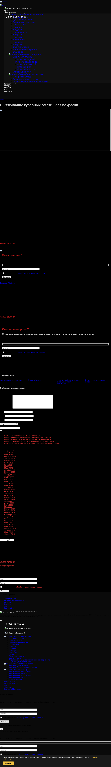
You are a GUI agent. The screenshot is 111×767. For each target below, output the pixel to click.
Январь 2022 (9, 493)
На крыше (18, 34)
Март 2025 (8, 468)
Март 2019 (8, 526)
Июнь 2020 (8, 505)
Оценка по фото (21, 17)
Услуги (7, 12)
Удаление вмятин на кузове (11, 380)
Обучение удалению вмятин (20, 662)
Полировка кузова (35, 74)
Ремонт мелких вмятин (18, 656)
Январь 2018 (9, 534)
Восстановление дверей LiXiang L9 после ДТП (23, 435)
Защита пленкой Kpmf (17, 677)
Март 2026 (8, 454)
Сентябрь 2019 (10, 515)
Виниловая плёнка (22, 57)
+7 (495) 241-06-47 (7, 317)
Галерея (7, 604)
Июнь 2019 (8, 520)
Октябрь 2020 (9, 499)
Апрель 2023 (9, 484)
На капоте (18, 27)
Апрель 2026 (9, 452)
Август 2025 (9, 462)
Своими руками (21, 47)
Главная (7, 10)
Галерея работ (10, 84)
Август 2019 (9, 517)
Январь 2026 (9, 458)
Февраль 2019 (10, 528)
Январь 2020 (9, 509)
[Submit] (1, 430)
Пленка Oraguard (15, 679)
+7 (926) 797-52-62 (7, 243)
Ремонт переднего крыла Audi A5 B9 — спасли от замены (27, 437)
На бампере (19, 39)
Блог (6, 90)
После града (19, 24)
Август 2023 (9, 476)
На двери (17, 29)
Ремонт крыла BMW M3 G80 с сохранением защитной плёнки (29, 441)
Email (2, 416)
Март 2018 (8, 532)
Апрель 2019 (9, 524)
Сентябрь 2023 (10, 474)
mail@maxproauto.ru (8, 566)
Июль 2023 (8, 478)
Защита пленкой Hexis (18, 673)
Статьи (7, 606)
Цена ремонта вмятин (17, 638)
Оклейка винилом (22, 72)
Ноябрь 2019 (9, 511)
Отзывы (7, 88)
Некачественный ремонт (25, 49)
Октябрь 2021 (9, 495)
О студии (7, 86)
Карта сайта (9, 608)
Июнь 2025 (8, 464)
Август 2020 (9, 503)
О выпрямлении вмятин (25, 22)
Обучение (18, 52)
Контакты (8, 92)
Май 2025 (8, 466)
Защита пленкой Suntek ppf (20, 675)
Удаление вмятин (34, 14)
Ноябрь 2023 (9, 472)
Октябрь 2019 (9, 513)
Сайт (2, 420)
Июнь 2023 (8, 480)
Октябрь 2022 (9, 491)
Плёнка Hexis (24, 67)
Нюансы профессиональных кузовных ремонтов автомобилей (68, 382)
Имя (1, 412)
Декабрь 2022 (9, 487)
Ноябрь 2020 (9, 497)
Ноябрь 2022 (9, 489)
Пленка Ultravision (26, 69)
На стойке (18, 37)
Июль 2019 (8, 519)
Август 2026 (9, 451)
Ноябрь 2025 (9, 460)
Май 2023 (8, 482)
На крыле (18, 44)
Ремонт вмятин (24, 636)
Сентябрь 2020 (10, 501)
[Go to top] (1, 620)
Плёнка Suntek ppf (26, 64)
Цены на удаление (22, 19)
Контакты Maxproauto (12, 689)
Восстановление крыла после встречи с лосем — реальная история (31, 443)
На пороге (18, 42)
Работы (2, 99)
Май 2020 (8, 507)
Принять (8, 763)
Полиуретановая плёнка (25, 62)
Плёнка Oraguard (26, 59)
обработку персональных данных (31, 273)
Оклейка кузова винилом (14, 600)
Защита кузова (33, 54)
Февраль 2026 (10, 456)
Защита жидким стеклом (25, 79)
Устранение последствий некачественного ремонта (29, 660)
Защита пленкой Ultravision (20, 671)
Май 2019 (8, 522)
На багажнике (20, 32)
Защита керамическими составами (30, 82)
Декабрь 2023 (9, 470)
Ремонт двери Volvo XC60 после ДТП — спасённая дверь (27, 439)
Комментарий (6, 408)
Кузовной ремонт (35, 380)
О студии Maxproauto (12, 683)
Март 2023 (8, 486)
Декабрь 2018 (9, 530)
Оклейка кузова (24, 670)
